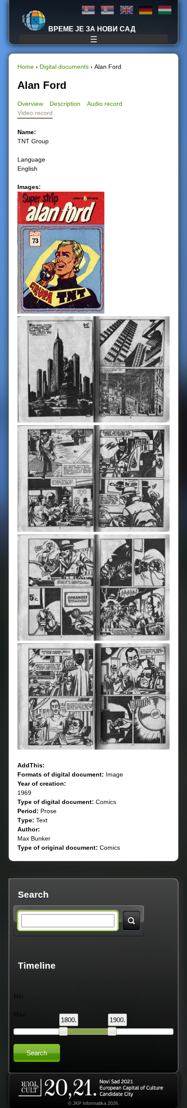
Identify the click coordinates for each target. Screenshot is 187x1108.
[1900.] (111, 1031)
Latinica (107, 10)
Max (19, 1014)
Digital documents (64, 66)
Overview (30, 103)
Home (25, 66)
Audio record (104, 103)
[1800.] (63, 1031)
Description (65, 103)
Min (18, 996)
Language (31, 159)
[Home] (34, 20)
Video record (35, 112)
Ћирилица (88, 10)
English (126, 10)
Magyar (164, 10)
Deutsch (145, 10)
